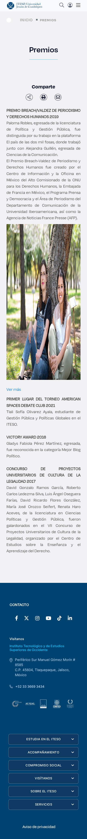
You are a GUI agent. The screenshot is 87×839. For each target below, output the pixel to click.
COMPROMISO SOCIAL (43, 765)
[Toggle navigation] (77, 5)
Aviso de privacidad (38, 826)
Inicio (26, 20)
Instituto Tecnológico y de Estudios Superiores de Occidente (37, 648)
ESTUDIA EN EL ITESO (43, 739)
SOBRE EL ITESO (44, 791)
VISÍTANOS (43, 778)
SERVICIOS (43, 804)
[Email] (58, 97)
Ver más (13, 389)
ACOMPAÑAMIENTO (43, 752)
